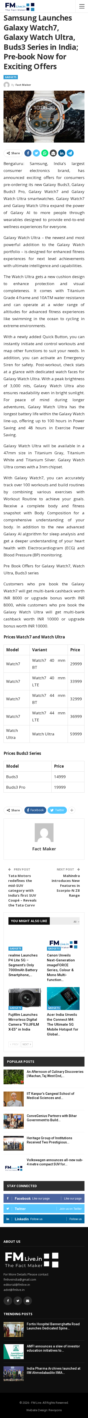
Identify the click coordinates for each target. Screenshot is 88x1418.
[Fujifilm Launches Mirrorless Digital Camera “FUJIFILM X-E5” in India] (24, 998)
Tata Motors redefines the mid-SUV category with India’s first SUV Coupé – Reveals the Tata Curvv (22, 890)
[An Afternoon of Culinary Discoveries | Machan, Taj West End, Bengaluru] (14, 1077)
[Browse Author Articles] (44, 832)
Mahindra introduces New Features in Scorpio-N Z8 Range (66, 885)
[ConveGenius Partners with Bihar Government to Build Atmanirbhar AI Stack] (14, 1121)
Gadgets (10, 77)
